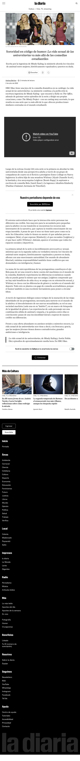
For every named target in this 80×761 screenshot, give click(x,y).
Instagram (6, 691)
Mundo (5, 503)
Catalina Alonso (7, 409)
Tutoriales (6, 716)
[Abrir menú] (3, 3)
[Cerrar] (72, 195)
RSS (4, 681)
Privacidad (6, 723)
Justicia (5, 496)
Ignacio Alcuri (37, 409)
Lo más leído (7, 603)
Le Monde (6, 562)
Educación (6, 485)
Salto (4, 545)
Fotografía (6, 620)
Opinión (5, 506)
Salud (4, 513)
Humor (5, 623)
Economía (6, 481)
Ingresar (8, 426)
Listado (5, 640)
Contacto (6, 726)
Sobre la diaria (8, 660)
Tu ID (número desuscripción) (9, 645)
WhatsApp (6, 688)
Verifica (5, 520)
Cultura (31, 9)
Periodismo (6, 583)
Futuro (5, 492)
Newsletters (7, 677)
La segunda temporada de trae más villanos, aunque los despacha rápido (48, 401)
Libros (4, 499)
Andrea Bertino (11, 80)
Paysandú (6, 541)
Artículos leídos (8, 590)
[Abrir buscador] (76, 3)
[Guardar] (43, 72)
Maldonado (7, 538)
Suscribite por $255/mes (40, 204)
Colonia (5, 534)
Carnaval (6, 464)
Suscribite (9, 432)
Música (5, 586)
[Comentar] (48, 72)
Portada (5, 446)
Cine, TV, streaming (44, 9)
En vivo (5, 614)
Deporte (5, 478)
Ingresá (49, 210)
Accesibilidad (7, 719)
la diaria (5, 558)
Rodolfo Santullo (70, 409)
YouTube (5, 684)
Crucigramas (7, 627)
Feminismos (7, 488)
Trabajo (5, 517)
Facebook (6, 695)
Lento (4, 565)
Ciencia (5, 467)
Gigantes (5, 569)
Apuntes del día (8, 607)
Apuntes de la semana (11, 610)
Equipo (5, 663)
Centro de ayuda (9, 712)
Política (5, 510)
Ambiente (6, 460)
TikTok (4, 698)
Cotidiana (6, 471)
